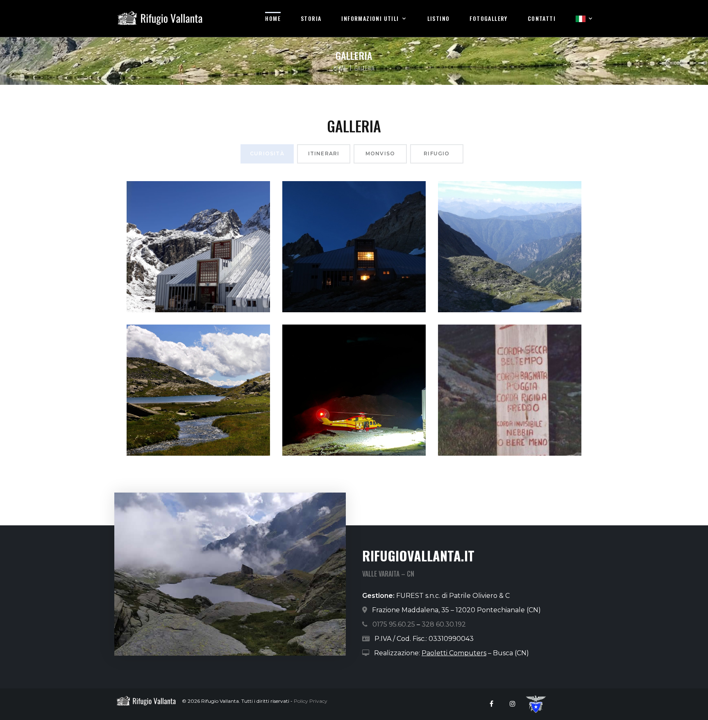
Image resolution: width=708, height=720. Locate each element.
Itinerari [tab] (324, 153)
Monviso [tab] (380, 153)
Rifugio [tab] (436, 153)
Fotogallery (488, 18)
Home (273, 18)
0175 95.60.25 (393, 624)
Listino (438, 18)
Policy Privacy (310, 701)
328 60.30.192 (444, 624)
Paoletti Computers (454, 653)
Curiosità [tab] (267, 153)
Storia (311, 18)
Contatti (542, 18)
